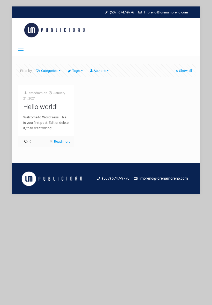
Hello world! (40, 107)
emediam (36, 93)
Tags (76, 71)
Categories (49, 71)
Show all (185, 71)
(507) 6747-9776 (122, 12)
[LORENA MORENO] (54, 30)
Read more (62, 141)
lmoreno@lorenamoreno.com (166, 12)
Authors (99, 71)
